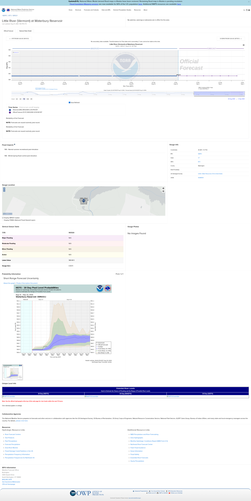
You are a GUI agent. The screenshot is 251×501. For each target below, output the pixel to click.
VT (199, 158)
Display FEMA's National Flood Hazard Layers (19, 220)
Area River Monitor (11, 448)
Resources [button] (137, 10)
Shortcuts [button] (78, 10)
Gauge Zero (6, 266)
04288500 (201, 177)
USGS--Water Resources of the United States (210, 174)
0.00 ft (71, 266)
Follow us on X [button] (151, 493)
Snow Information (136, 451)
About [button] (145, 10)
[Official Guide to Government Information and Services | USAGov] (73, 493)
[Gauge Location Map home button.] (163, 188)
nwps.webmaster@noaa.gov (134, 498)
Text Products (9, 438)
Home (70, 10)
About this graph (9, 283)
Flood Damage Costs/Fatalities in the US (19, 451)
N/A (70, 238)
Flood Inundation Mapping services (84, 4)
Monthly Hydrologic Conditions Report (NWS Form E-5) (149, 441)
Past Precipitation (11, 441)
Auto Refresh (75, 103)
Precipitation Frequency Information (17, 454)
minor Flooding (7, 249)
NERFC (4, 16)
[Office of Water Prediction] (90, 493)
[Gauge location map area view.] (163, 191)
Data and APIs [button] (106, 10)
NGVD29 (71, 232)
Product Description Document (27, 283)
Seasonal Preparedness (141, 491)
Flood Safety (134, 454)
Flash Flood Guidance (138, 448)
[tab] (9, 31)
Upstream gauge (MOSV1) (20, 38)
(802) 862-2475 (7, 480)
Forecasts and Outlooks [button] (91, 10)
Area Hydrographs (136, 438)
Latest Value (6, 260)
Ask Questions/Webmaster (11, 482)
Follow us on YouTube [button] (176, 493)
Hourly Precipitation (137, 461)
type (3, 232)
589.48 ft (71, 260)
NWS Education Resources (175, 491)
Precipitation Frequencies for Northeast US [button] (19, 458)
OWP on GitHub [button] (163, 493)
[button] (249, 1)
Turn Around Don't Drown (158, 491)
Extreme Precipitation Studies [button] (122, 10)
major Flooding (7, 238)
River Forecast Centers (13, 434)
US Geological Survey (40, 88)
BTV (10, 16)
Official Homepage (8, 484)
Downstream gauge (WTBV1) (230, 38)
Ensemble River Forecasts (139, 458)
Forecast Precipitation (12, 444)
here (140, 4)
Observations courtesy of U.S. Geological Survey (46, 89)
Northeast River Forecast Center (141, 444)
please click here (22, 421)
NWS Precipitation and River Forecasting (144, 434)
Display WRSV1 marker (12, 218)
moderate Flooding (8, 243)
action (4, 255)
